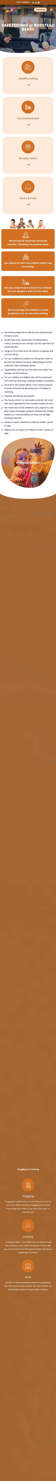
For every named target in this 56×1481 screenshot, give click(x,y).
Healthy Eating (28, 78)
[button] (51, 10)
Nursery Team (28, 158)
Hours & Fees (28, 198)
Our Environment (28, 118)
